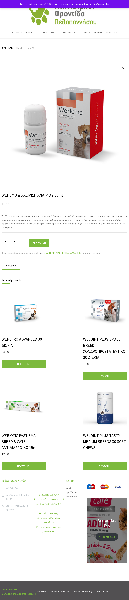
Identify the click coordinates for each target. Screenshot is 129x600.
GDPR (106, 591)
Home (19, 47)
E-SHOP (86, 32)
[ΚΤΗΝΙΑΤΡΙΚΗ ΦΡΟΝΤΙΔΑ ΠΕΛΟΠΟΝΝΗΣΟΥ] (64, 14)
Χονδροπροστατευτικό (25, 252)
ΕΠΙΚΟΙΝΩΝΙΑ (68, 32)
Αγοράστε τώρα (107, 536)
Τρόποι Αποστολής (59, 591)
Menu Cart (111, 32)
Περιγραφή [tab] (10, 265)
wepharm (95, 252)
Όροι (97, 591)
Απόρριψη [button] (103, 4)
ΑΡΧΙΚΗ (15, 32)
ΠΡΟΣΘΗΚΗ (39, 243)
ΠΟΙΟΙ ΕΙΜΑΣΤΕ (50, 32)
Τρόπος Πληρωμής (82, 591)
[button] (122, 67)
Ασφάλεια (41, 591)
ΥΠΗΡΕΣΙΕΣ (31, 32)
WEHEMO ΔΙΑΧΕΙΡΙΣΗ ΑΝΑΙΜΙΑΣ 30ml (64, 252)
